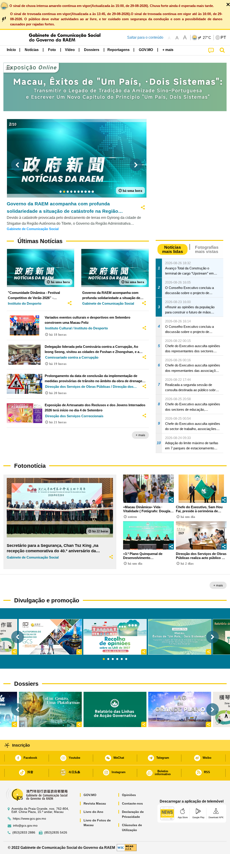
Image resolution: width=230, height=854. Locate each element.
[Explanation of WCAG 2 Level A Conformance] (127, 847)
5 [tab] (121, 659)
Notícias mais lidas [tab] (172, 249)
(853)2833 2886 (23, 832)
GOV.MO (90, 795)
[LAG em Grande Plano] (179, 709)
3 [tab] (113, 659)
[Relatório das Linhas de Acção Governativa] (115, 709)
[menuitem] (31, 50)
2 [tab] (108, 659)
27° (207, 38)
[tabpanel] (115, 637)
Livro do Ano (93, 812)
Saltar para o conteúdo (145, 37)
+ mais (140, 435)
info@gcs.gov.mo (25, 825)
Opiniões (129, 795)
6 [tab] (126, 659)
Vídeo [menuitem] (70, 50)
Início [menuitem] (11, 50)
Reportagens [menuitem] (118, 50)
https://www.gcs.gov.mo (29, 818)
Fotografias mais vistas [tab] (207, 249)
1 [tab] (104, 659)
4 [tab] (117, 659)
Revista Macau (95, 803)
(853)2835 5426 (55, 832)
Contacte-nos (132, 803)
